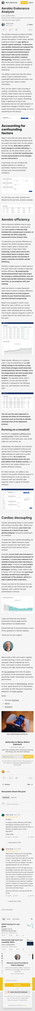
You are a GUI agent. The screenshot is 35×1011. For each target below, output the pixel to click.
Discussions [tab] (15, 919)
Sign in (31, 2)
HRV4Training (22, 684)
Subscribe (24, 2)
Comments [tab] (6, 797)
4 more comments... (7, 909)
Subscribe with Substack (18, 992)
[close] (29, 954)
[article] (17, 930)
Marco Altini (9, 23)
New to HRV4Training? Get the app (17, 734)
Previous (7, 784)
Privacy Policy (23, 1000)
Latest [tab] (8, 919)
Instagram (8, 707)
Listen (31, 24)
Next (28, 784)
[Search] (32, 919)
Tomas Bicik (9, 849)
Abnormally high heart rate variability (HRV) (12, 941)
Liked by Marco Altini (13, 817)
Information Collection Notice (21, 763)
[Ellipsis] (32, 814)
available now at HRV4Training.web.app (8, 930)
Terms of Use (26, 761)
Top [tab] (4, 919)
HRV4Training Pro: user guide (10, 925)
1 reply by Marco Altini (14, 842)
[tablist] (9, 797)
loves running (17, 691)
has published (9, 672)
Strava (7, 703)
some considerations (8, 945)
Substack (15, 700)
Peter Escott (9, 815)
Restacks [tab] (14, 797)
